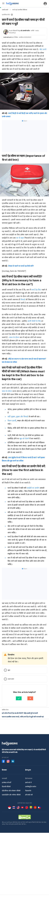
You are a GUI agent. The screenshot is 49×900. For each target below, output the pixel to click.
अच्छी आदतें (5, 10)
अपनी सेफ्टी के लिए (34, 321)
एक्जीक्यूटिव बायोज (30, 786)
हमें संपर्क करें (29, 795)
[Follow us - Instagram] (8, 761)
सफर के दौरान (14, 337)
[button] (24, 15)
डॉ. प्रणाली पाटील (25, 30)
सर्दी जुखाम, (12, 416)
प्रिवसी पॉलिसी (6, 786)
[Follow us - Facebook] (3, 761)
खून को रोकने (24, 438)
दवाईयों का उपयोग (32, 488)
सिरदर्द (23, 299)
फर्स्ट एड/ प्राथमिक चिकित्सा (19, 10)
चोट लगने (43, 49)
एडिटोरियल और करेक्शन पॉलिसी (11, 791)
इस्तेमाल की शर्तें (6, 782)
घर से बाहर (20, 238)
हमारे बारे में (28, 782)
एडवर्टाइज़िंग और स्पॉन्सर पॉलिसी (11, 795)
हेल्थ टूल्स (28, 770)
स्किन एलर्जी (12, 420)
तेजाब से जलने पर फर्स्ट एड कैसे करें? (21, 266)
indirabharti (7, 37)
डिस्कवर (4, 770)
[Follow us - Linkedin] (12, 761)
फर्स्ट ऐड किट (36, 289)
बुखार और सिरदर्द (22, 416)
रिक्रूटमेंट (28, 791)
